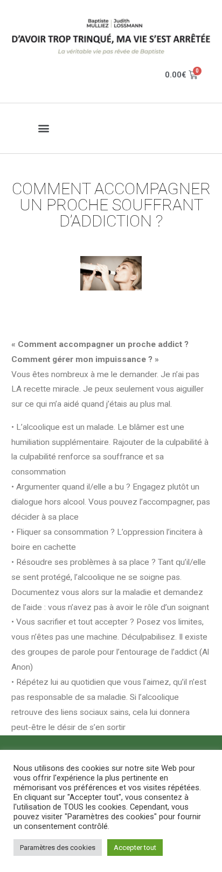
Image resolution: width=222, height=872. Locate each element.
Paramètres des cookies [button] (57, 847)
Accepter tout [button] (135, 847)
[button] (44, 128)
